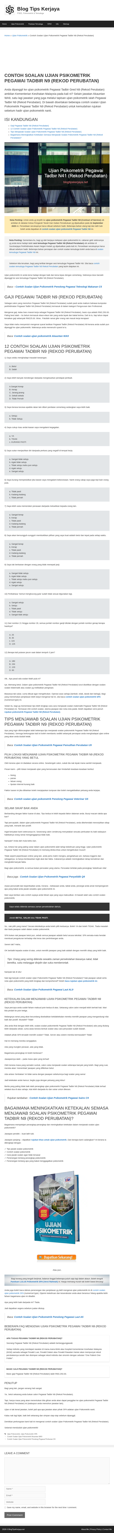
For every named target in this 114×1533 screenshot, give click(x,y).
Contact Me (107, 1529)
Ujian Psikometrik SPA (29, 1434)
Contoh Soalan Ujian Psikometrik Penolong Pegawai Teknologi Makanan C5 (58, 286)
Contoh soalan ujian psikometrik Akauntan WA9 (41, 336)
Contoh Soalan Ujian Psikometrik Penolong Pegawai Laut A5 (48, 1317)
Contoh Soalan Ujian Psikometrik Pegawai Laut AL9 (43, 989)
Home (4, 24)
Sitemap (66, 24)
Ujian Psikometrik (17, 24)
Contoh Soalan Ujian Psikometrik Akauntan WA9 (24, 1436)
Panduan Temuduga (35, 24)
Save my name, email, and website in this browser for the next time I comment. (42, 1507)
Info (57, 24)
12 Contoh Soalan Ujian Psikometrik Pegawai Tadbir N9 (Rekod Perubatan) (43, 129)
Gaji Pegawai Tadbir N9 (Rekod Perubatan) (29, 126)
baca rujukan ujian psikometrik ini (81, 981)
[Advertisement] (57, 56)
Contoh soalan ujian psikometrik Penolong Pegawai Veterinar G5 (51, 799)
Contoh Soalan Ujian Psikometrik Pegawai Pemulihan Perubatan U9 (53, 745)
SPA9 (49, 24)
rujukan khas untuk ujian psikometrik (49, 1140)
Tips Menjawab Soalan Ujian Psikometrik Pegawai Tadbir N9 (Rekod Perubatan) (45, 132)
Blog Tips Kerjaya (38, 9)
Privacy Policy (95, 1529)
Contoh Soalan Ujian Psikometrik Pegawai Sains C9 (59, 1098)
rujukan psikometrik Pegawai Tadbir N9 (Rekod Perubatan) (32, 712)
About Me (85, 1529)
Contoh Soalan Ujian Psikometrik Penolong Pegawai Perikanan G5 (31, 1439)
